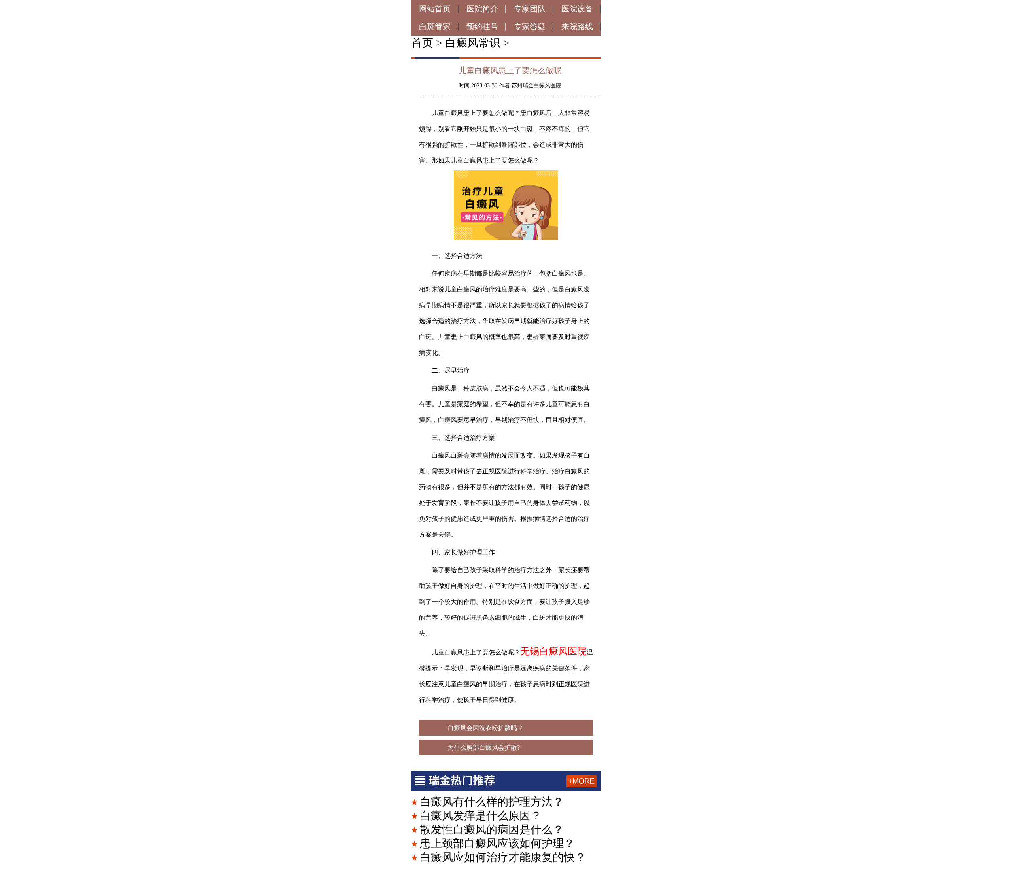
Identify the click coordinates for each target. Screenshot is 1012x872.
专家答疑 (530, 26)
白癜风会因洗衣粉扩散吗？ (485, 727)
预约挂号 (482, 26)
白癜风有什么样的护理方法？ (492, 802)
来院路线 (577, 26)
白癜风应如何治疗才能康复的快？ (503, 857)
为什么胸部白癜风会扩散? (483, 747)
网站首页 (435, 8)
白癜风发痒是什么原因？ (481, 816)
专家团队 (530, 8)
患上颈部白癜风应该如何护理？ (497, 843)
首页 (422, 43)
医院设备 (577, 8)
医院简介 (482, 8)
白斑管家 (435, 26)
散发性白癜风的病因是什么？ (492, 829)
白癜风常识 (472, 43)
